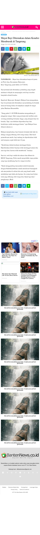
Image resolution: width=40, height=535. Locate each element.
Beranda (3, 31)
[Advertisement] (20, 12)
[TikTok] (24, 473)
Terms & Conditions (24, 489)
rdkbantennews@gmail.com (24, 469)
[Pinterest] (11, 49)
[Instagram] (11, 473)
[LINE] (28, 49)
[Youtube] (20, 476)
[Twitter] (7, 49)
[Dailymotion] (3, 473)
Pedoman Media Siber (13, 487)
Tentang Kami (24, 487)
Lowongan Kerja (34, 487)
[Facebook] (3, 49)
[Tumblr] (29, 473)
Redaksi (4, 487)
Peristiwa (8, 31)
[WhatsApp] (15, 49)
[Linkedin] (20, 49)
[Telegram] (24, 49)
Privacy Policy (14, 489)
